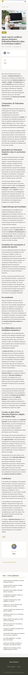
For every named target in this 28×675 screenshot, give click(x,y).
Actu (7, 6)
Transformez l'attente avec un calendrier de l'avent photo (13, 614)
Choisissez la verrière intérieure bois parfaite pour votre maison (12, 605)
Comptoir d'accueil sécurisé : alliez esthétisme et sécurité (12, 600)
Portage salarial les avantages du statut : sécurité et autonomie (13, 619)
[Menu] (25, 1)
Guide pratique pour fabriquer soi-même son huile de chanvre (13, 581)
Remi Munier (14, 662)
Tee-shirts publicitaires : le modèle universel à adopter (12, 638)
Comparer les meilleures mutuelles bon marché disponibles (13, 629)
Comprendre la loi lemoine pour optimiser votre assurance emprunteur (14, 634)
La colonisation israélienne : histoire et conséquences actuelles (13, 595)
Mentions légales (11, 666)
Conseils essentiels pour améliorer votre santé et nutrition (13, 610)
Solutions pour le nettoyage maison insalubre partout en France (12, 648)
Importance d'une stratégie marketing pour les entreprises (12, 590)
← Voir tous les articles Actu (9, 562)
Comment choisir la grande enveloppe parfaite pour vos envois (12, 586)
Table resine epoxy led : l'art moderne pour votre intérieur (12, 624)
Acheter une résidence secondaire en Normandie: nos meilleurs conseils (12, 643)
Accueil (3, 6)
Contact (19, 666)
